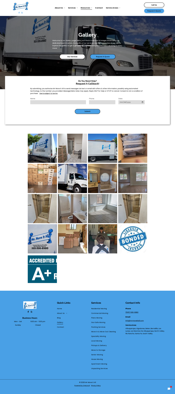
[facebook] (19, 13)
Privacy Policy (96, 386)
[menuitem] (60, 8)
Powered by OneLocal (82, 386)
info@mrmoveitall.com (134, 321)
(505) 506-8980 (131, 312)
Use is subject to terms (48, 93)
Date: (120, 98)
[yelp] (22, 13)
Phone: (91, 98)
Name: (32, 98)
